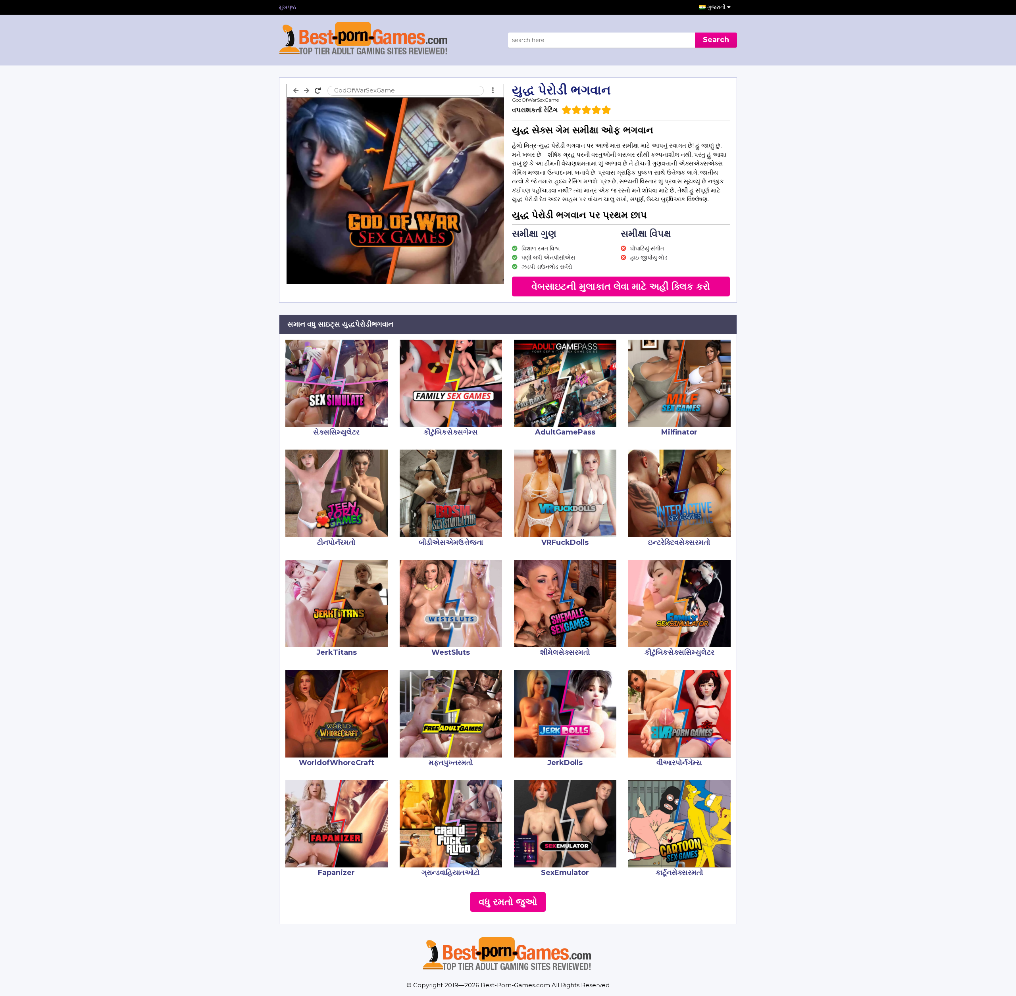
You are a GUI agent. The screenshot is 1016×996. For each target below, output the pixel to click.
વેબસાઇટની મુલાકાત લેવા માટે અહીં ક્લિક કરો (620, 286)
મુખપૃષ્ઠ (287, 7)
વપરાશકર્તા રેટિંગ (535, 110)
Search (716, 39)
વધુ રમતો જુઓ (508, 902)
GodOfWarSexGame (535, 100)
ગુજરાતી (717, 7)
